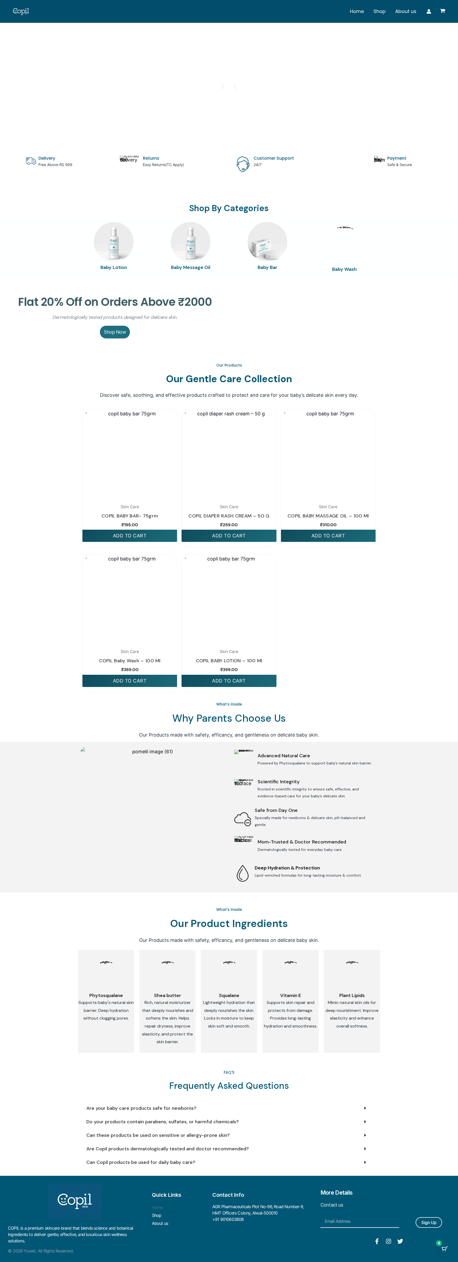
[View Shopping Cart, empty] (443, 11)
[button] (235, 86)
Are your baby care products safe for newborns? (141, 1108)
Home (357, 11)
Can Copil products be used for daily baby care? (140, 1162)
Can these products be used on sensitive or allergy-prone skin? (158, 1135)
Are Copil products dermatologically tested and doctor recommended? (167, 1149)
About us (405, 11)
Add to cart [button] (130, 535)
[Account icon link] (428, 11)
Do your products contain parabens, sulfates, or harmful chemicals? (162, 1122)
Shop (379, 11)
